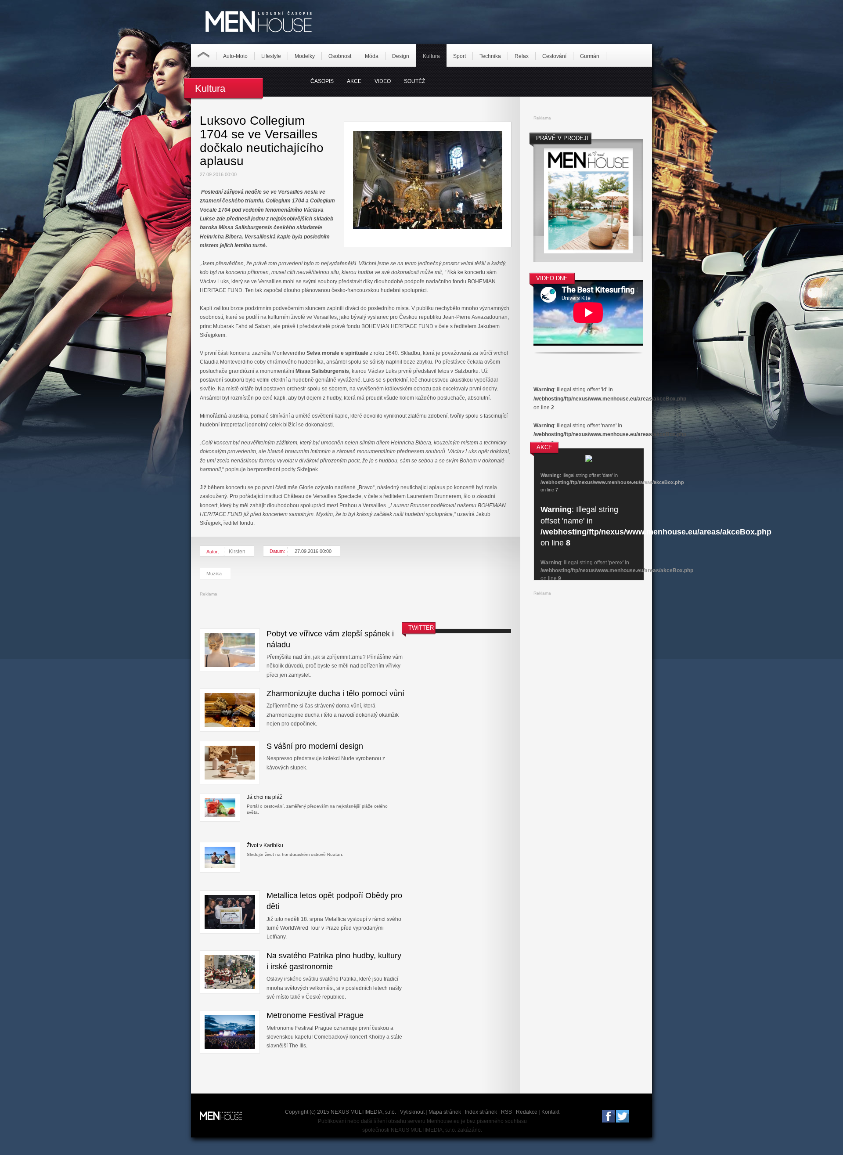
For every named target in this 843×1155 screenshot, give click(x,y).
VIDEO (383, 81)
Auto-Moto (235, 56)
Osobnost (339, 56)
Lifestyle (271, 56)
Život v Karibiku (265, 845)
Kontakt (550, 1112)
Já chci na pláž (264, 797)
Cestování (554, 56)
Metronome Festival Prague (315, 1015)
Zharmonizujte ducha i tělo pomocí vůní (335, 693)
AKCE (354, 81)
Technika (490, 56)
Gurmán (589, 56)
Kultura (431, 56)
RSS (506, 1112)
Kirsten (237, 552)
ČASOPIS (322, 81)
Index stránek (481, 1112)
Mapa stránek (445, 1112)
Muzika (214, 573)
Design (400, 56)
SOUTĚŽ (414, 81)
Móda (371, 56)
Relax (522, 56)
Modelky (305, 56)
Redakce (526, 1112)
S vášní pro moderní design (315, 746)
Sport (459, 56)
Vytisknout (412, 1112)
